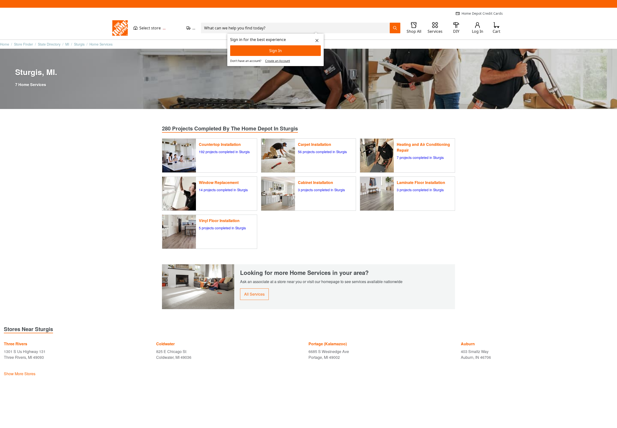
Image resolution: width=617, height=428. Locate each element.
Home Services (101, 44)
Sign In (275, 50)
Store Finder (23, 44)
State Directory (49, 44)
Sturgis (79, 44)
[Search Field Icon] (395, 28)
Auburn (468, 343)
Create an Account (277, 61)
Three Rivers (15, 343)
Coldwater (165, 343)
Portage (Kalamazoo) (327, 343)
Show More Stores (19, 373)
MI (67, 44)
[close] (317, 40)
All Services (254, 294)
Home (4, 44)
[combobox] (295, 28)
